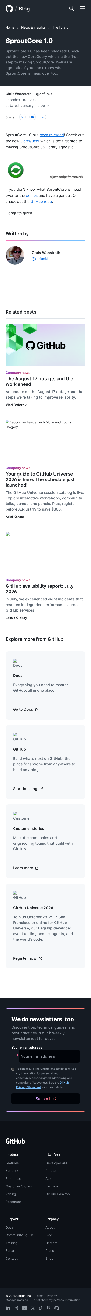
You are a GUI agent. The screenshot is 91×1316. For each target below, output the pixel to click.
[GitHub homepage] (9, 8)
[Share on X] (22, 117)
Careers (51, 1243)
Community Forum (19, 1235)
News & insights (33, 27)
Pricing (11, 1194)
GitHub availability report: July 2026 (40, 588)
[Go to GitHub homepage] (15, 1143)
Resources (13, 1202)
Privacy (52, 1295)
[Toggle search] (71, 8)
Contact (12, 1258)
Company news (18, 372)
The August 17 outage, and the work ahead (39, 381)
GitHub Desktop (58, 1194)
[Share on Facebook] (32, 117)
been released (52, 135)
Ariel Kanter (15, 517)
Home (10, 27)
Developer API (56, 1163)
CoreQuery (30, 141)
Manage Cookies (17, 1300)
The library (60, 27)
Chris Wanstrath (19, 94)
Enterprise (13, 1178)
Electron (52, 1186)
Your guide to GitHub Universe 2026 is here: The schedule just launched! (40, 479)
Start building (25, 788)
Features (12, 1163)
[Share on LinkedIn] (43, 117)
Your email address (26, 1047)
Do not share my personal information (56, 1300)
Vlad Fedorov (16, 405)
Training (12, 1243)
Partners (52, 1171)
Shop (49, 1258)
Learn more (23, 868)
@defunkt (44, 94)
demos (32, 195)
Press (50, 1251)
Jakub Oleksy (16, 618)
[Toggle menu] (82, 8)
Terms (39, 1295)
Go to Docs (23, 709)
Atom (49, 1178)
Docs (9, 1227)
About (50, 1227)
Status (10, 1251)
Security (12, 1171)
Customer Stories (19, 1186)
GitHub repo (41, 201)
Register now (25, 958)
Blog (24, 9)
